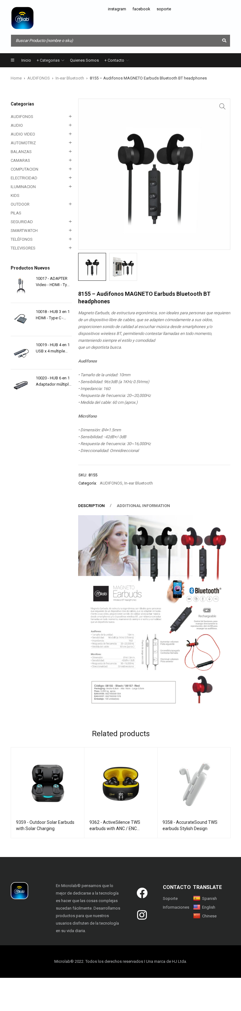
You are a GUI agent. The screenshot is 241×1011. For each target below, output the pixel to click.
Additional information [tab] (143, 505)
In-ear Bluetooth (70, 78)
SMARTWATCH (24, 230)
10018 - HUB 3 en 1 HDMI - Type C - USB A (53, 315)
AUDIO (17, 125)
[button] (222, 106)
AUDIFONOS (38, 78)
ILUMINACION (23, 186)
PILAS (16, 213)
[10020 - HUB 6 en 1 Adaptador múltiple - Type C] (21, 386)
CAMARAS (20, 160)
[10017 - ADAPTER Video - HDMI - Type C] (21, 286)
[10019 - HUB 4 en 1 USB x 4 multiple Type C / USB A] (21, 352)
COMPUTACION (24, 169)
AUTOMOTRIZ (23, 143)
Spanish (209, 898)
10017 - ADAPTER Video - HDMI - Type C (54, 282)
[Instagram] (142, 915)
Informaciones (176, 907)
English (208, 907)
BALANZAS (21, 151)
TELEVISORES (23, 248)
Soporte (170, 898)
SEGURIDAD (22, 221)
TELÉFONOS (22, 239)
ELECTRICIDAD (24, 178)
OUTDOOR (20, 204)
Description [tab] (91, 505)
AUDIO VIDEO (23, 134)
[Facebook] (142, 893)
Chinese (209, 916)
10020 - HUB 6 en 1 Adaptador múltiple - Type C (53, 381)
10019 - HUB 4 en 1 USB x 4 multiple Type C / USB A (53, 348)
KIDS (15, 195)
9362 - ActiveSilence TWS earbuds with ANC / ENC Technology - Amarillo (114, 828)
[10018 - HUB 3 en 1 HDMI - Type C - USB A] (21, 319)
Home (16, 78)
